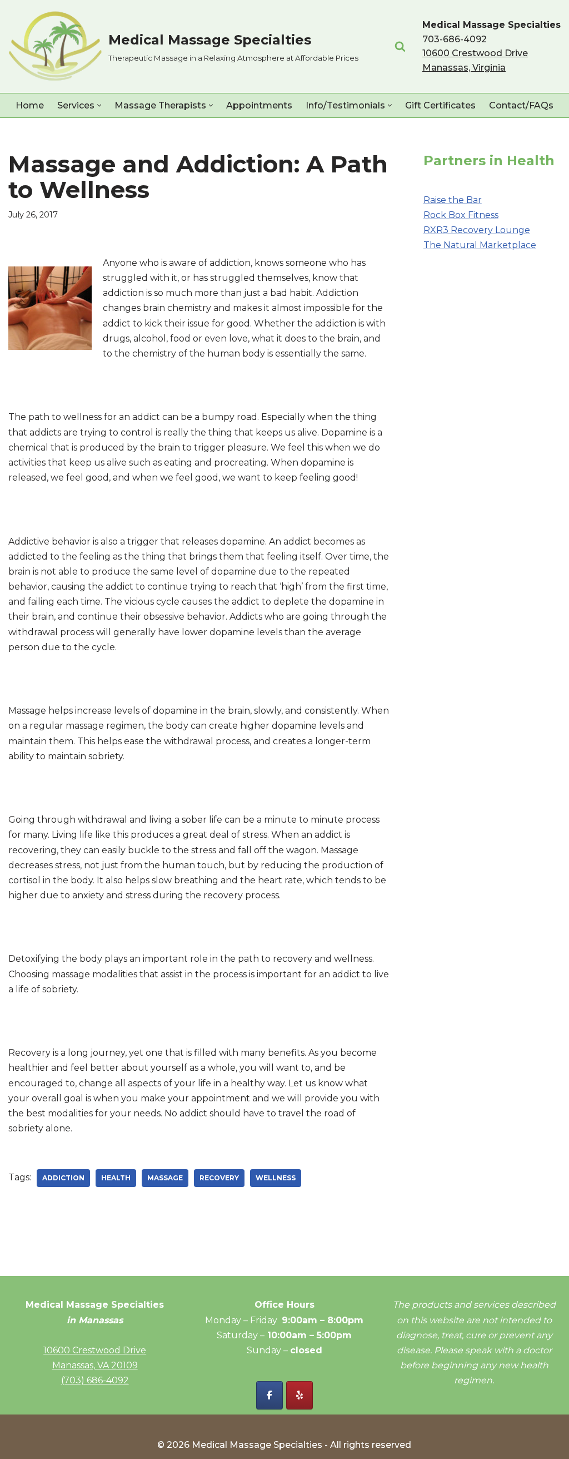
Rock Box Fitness (460, 215)
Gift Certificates (440, 105)
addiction (63, 1178)
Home (30, 105)
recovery (219, 1178)
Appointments (259, 105)
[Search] (400, 46)
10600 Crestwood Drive (94, 1350)
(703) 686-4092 (95, 1380)
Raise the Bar (452, 200)
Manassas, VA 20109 (95, 1365)
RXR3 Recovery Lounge (476, 230)
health (116, 1178)
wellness (276, 1178)
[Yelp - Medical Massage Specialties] (299, 1395)
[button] (99, 105)
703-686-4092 (454, 39)
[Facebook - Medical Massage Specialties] (269, 1395)
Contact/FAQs (521, 105)
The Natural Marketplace (479, 245)
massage (165, 1178)
